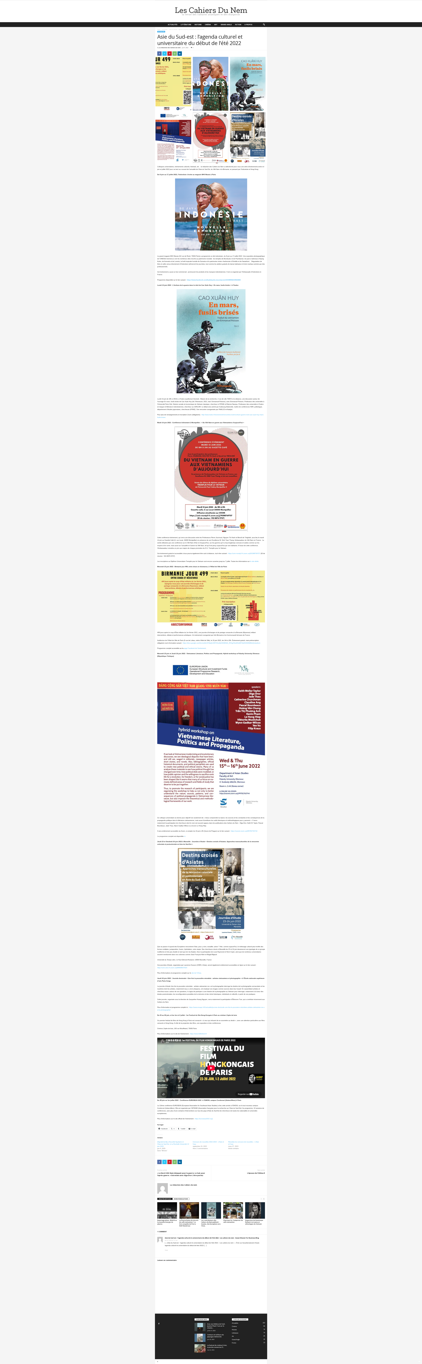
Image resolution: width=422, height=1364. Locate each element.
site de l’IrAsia (196, 973)
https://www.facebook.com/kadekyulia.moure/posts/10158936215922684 (214, 280)
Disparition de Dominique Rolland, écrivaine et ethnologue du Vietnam (254, 1222)
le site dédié (254, 561)
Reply (166, 1250)
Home (158, 29)
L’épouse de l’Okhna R (256, 1173)
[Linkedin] (179, 53)
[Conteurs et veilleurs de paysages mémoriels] (200, 1338)
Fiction (238, 24)
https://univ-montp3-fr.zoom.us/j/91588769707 (244, 553)
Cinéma (208, 24)
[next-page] (264, 1199)
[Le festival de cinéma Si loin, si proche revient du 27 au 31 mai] (200, 1348)
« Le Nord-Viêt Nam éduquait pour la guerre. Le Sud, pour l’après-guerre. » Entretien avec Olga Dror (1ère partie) (181, 1174)
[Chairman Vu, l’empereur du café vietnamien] (233, 1210)
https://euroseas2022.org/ (204, 1119)
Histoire (198, 24)
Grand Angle (226, 24)
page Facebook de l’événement (195, 648)
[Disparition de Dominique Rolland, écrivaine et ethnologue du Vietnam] (255, 1210)
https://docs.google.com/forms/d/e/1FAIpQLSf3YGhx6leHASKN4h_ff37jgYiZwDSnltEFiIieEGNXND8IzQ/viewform (221, 643)
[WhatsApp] (174, 53)
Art (215, 24)
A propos (248, 24)
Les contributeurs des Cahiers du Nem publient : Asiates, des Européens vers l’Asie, (211, 1223)
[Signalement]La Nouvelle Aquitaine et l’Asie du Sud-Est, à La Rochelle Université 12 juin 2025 (173, 1144)
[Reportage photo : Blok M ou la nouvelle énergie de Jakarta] (167, 1210)
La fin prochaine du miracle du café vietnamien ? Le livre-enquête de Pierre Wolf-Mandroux (188, 1223)
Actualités (172, 24)
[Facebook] (159, 53)
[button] (263, 24)
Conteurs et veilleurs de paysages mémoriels (215, 1336)
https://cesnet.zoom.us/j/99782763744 (244, 831)
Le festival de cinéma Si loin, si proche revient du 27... (217, 1346)
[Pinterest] (169, 53)
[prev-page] (261, 1199)
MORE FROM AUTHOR (181, 1199)
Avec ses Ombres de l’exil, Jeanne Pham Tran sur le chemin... (216, 1326)
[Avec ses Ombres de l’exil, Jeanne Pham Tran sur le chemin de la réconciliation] (200, 1327)
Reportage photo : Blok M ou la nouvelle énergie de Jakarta (167, 1222)
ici (184, 836)
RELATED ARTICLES (165, 1199)
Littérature (186, 24)
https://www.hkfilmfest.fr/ (198, 1034)
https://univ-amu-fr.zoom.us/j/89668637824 (172, 968)
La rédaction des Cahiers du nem (169, 47)
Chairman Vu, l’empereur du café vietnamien (233, 1221)
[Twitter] (164, 53)
